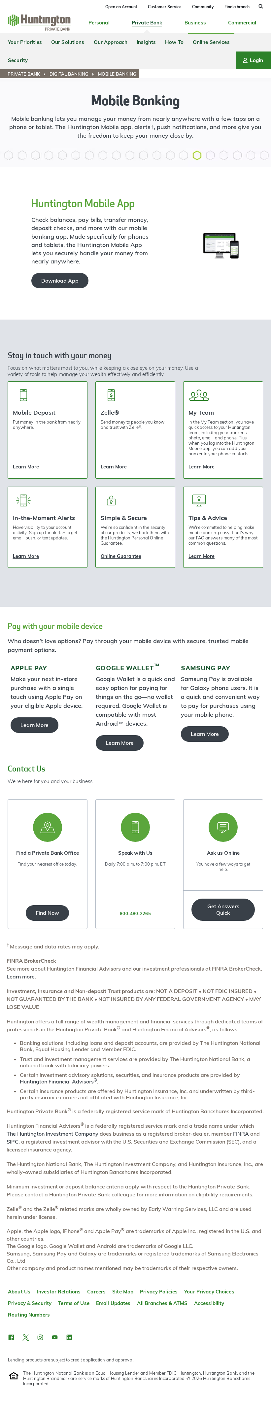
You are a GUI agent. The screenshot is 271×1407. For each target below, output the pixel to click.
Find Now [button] (47, 912)
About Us (19, 1291)
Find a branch (237, 6)
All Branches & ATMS (162, 1303)
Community (203, 6)
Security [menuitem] (18, 60)
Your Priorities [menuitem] (25, 42)
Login (256, 60)
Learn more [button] (21, 976)
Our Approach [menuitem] (111, 42)
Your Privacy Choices (209, 1291)
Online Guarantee (121, 556)
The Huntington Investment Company (52, 1133)
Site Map (122, 1291)
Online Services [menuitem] (211, 42)
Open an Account (121, 6)
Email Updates (113, 1303)
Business (195, 22)
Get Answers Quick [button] (223, 909)
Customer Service (165, 6)
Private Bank (147, 22)
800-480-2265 (135, 913)
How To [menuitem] (174, 42)
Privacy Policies (159, 1291)
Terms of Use (73, 1303)
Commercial (242, 22)
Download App (60, 280)
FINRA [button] (241, 1133)
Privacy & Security (29, 1303)
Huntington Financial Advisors (58, 1081)
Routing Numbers (29, 1315)
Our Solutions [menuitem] (68, 42)
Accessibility (209, 1303)
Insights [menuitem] (146, 42)
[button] (11, 1337)
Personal (99, 22)
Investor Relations (59, 1291)
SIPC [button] (12, 1141)
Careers (96, 1291)
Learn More (26, 467)
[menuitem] (28, 74)
